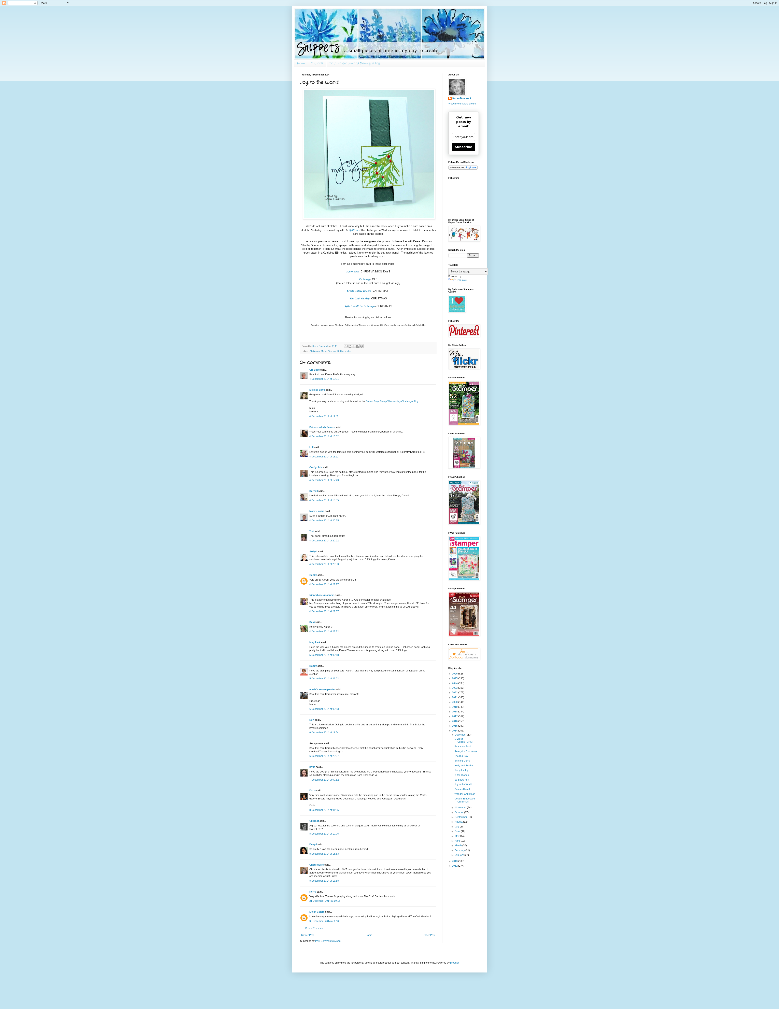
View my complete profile (462, 103)
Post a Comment (314, 928)
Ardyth (313, 551)
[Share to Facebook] (358, 346)
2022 (455, 692)
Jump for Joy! (461, 770)
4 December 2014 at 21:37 (324, 611)
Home (301, 63)
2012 (455, 865)
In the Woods (461, 775)
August (459, 821)
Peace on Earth (462, 746)
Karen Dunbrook (461, 98)
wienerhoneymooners (322, 595)
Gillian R (314, 821)
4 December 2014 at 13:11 (324, 456)
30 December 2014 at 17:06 (324, 921)
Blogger (454, 962)
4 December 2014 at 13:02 (324, 436)
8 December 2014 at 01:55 (324, 810)
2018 (455, 711)
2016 (455, 721)
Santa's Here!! (462, 789)
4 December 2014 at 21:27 (324, 584)
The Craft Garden (360, 298)
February (460, 850)
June (458, 831)
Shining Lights (462, 760)
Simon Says (352, 271)
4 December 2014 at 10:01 (324, 379)
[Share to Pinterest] (361, 346)
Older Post (429, 935)
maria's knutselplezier (322, 689)
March (458, 845)
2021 (455, 697)
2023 (455, 687)
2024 (455, 683)
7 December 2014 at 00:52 (324, 779)
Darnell (313, 491)
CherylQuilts (316, 864)
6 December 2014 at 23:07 (324, 756)
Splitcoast (354, 230)
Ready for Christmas (465, 751)
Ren (311, 720)
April (458, 840)
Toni (311, 531)
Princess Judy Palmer (322, 427)
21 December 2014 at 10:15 (324, 900)
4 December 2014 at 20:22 (324, 540)
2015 (455, 725)
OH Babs (314, 369)
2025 (455, 678)
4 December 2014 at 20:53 (324, 564)
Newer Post (307, 935)
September (461, 817)
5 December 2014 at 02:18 (324, 655)
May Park (314, 642)
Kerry (312, 891)
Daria (312, 790)
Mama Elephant (328, 351)
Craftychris (316, 467)
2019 (455, 707)
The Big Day (461, 756)
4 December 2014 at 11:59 (324, 416)
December (461, 734)
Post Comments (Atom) (328, 941)
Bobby (313, 666)
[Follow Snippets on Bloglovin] (463, 168)
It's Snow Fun (461, 779)
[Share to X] (354, 346)
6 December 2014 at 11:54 (324, 732)
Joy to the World (463, 784)
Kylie (312, 767)
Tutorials (317, 63)
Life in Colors (317, 911)
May (457, 836)
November (461, 807)
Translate (461, 280)
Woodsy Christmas (464, 794)
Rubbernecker (344, 351)
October (459, 812)
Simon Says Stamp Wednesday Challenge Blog (392, 401)
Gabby (313, 575)
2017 (455, 716)
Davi (312, 622)
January (459, 855)
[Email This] (346, 346)
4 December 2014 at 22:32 (324, 631)
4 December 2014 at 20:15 (324, 520)
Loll (311, 447)
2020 (455, 702)
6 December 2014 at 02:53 (324, 709)
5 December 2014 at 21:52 (324, 678)
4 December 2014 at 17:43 (324, 480)
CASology (364, 279)
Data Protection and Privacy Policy (354, 63)
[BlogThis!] (350, 346)
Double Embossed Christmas (464, 800)
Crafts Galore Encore (359, 291)
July (457, 826)
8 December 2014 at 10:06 (324, 833)
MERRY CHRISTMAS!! (463, 740)
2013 (455, 861)
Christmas (315, 351)
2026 (455, 673)
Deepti (313, 844)
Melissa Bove (317, 389)
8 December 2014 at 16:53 (324, 853)
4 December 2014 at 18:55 (324, 500)
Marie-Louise (316, 511)
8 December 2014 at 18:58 (324, 880)
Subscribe (463, 147)
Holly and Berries (463, 765)
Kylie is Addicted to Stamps (359, 306)
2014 (455, 730)
